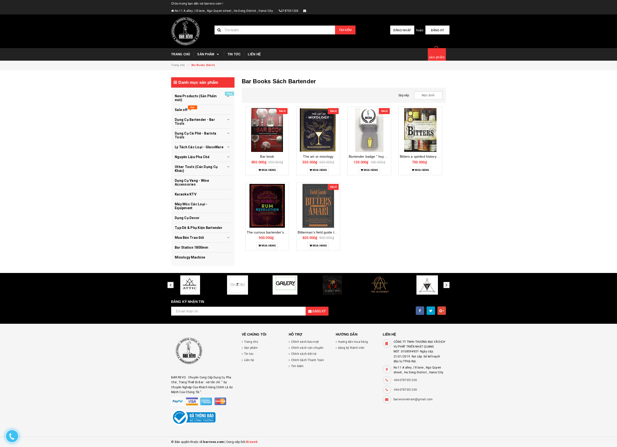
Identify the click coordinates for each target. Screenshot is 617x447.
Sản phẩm (206, 54)
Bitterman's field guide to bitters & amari (329, 232)
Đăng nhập (402, 30)
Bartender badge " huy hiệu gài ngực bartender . (386, 156)
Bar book (267, 156)
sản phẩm (437, 57)
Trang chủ (180, 54)
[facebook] (420, 310)
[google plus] (441, 310)
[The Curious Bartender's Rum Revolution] (267, 206)
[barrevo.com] (203, 353)
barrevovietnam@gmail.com (413, 399)
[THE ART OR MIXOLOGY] (318, 130)
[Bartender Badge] (369, 130)
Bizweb (252, 442)
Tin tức (234, 54)
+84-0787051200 (405, 380)
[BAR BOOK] (267, 130)
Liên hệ (254, 54)
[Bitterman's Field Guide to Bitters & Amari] (318, 206)
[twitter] (431, 310)
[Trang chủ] (191, 31)
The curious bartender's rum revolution (277, 232)
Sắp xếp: (403, 95)
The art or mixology (318, 156)
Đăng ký (437, 30)
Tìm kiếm (345, 30)
